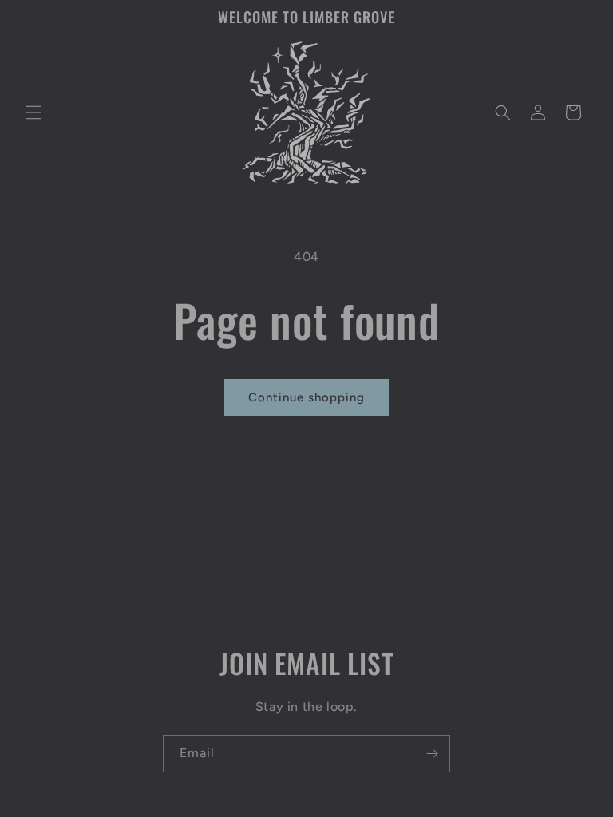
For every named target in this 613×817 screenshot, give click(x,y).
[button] (33, 112)
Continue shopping (306, 397)
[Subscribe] (431, 753)
